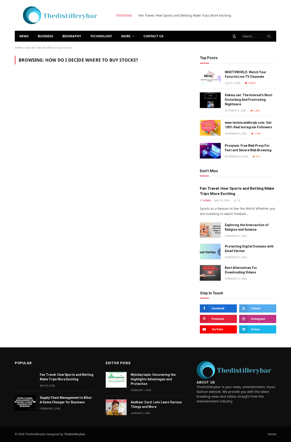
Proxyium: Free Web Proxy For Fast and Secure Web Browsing (248, 148)
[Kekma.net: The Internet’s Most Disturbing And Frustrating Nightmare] (210, 100)
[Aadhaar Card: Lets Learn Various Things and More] (116, 407)
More (125, 36)
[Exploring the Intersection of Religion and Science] (210, 230)
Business (45, 36)
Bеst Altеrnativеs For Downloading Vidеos (241, 270)
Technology (101, 36)
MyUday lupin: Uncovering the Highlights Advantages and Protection (153, 379)
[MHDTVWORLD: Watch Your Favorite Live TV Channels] (210, 77)
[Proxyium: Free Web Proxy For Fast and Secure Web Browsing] (210, 151)
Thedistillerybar (74, 434)
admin (207, 200)
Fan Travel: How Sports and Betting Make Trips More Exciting (184, 15)
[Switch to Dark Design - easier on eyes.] (234, 36)
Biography (71, 36)
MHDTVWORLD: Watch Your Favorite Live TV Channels (245, 74)
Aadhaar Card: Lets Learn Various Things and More (156, 404)
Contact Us (153, 36)
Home (19, 48)
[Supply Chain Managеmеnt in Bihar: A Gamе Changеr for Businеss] (25, 403)
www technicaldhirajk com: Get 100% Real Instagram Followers (248, 125)
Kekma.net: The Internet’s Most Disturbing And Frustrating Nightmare (248, 99)
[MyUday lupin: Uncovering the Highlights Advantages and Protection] (116, 380)
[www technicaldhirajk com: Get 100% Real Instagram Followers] (210, 128)
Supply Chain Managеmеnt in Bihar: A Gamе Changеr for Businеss (66, 400)
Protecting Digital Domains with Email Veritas (249, 249)
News (24, 36)
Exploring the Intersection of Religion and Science (246, 227)
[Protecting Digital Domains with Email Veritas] (210, 251)
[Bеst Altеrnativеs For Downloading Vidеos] (210, 273)
